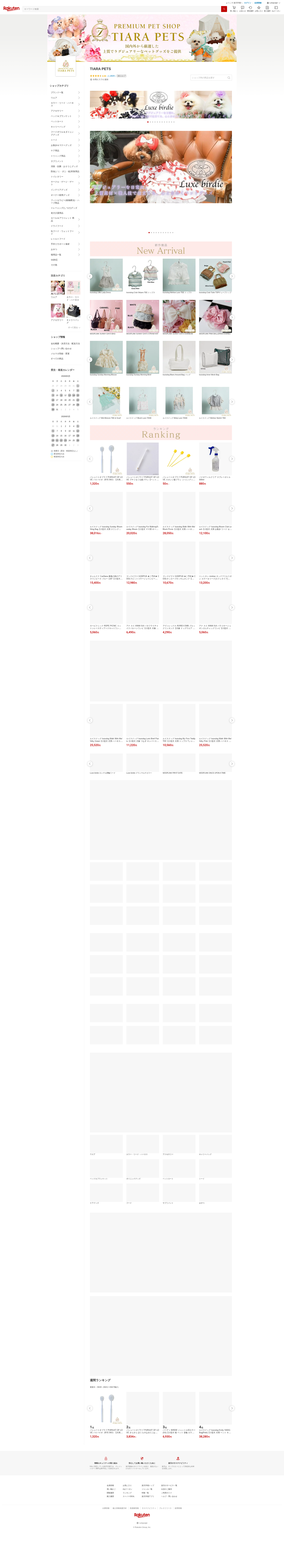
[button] (273, 3)
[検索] (224, 9)
